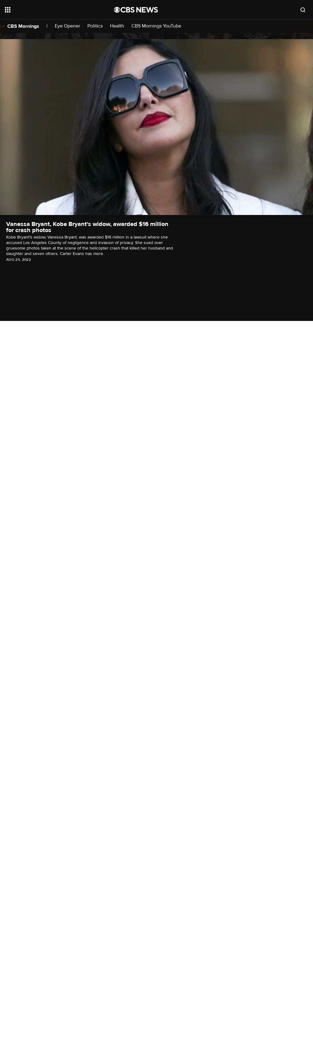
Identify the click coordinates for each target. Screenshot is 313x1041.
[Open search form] (303, 9)
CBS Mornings (23, 26)
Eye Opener (67, 26)
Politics (95, 26)
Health (117, 26)
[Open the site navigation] (48, 10)
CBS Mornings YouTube (156, 26)
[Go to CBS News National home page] (136, 10)
